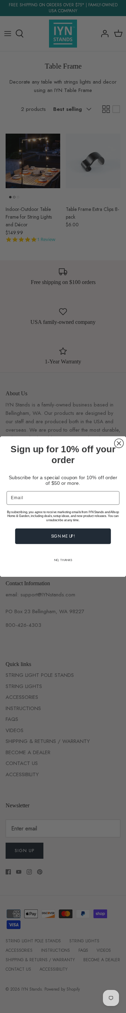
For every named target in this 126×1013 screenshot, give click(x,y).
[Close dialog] (119, 443)
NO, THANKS (63, 560)
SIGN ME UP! (63, 536)
